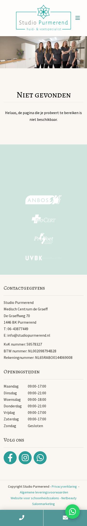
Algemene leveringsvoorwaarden (44, 492)
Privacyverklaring (64, 486)
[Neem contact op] (72, 511)
